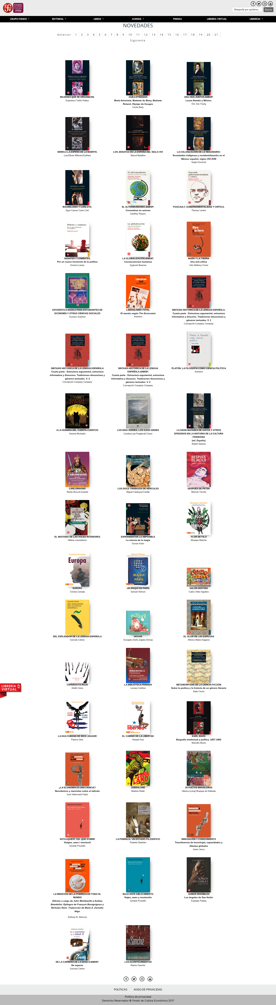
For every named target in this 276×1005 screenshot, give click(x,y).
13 (154, 34)
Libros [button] (98, 19)
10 (130, 34)
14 (162, 34)
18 (193, 34)
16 (177, 34)
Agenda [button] (137, 19)
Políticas (120, 989)
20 (209, 34)
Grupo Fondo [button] (18, 19)
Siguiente (138, 40)
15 (169, 34)
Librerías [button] (255, 19)
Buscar (268, 9)
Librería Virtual (217, 19)
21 (216, 34)
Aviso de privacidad (148, 989)
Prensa (177, 19)
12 (146, 34)
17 (185, 34)
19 (201, 34)
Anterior (64, 34)
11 (138, 34)
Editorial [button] (58, 19)
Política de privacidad (138, 996)
